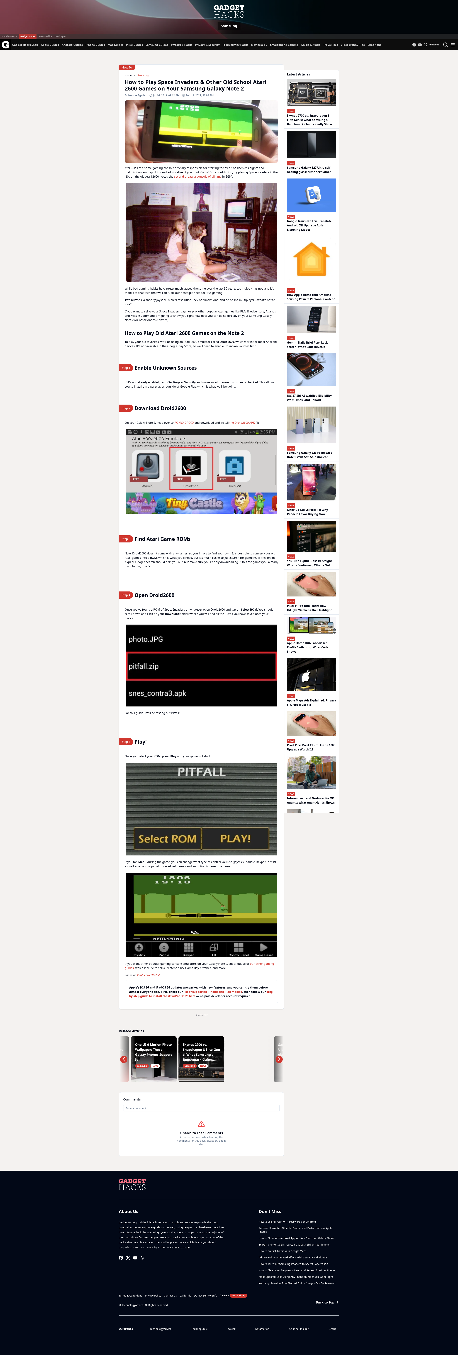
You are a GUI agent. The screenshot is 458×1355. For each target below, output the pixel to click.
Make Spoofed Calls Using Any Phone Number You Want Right (296, 1276)
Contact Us (170, 1295)
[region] (201, 232)
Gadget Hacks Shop (25, 45)
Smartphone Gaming (284, 45)
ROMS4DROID (184, 423)
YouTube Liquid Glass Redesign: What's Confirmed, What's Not (309, 563)
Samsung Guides (157, 45)
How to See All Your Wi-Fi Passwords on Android (287, 1221)
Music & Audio (310, 45)
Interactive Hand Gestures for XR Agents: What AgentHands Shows (311, 800)
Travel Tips (330, 45)
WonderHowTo (9, 36)
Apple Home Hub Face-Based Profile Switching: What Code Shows (307, 647)
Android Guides (72, 45)
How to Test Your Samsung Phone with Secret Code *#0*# (293, 1264)
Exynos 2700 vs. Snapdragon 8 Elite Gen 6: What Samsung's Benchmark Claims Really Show (309, 120)
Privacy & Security (207, 45)
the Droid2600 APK (242, 423)
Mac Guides (115, 45)
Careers (232, 1295)
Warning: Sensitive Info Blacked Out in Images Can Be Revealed (297, 1283)
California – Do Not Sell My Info (198, 1295)
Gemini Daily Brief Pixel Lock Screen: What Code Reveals (307, 345)
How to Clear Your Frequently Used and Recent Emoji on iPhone (297, 1270)
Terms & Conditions (130, 1295)
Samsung (229, 25)
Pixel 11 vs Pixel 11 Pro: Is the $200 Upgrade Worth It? (311, 747)
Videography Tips (353, 45)
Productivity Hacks (235, 45)
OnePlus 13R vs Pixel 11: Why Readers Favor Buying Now (307, 512)
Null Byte (60, 36)
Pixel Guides (134, 45)
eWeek (231, 1328)
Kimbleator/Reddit (148, 975)
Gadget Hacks (27, 36)
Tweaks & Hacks (181, 45)
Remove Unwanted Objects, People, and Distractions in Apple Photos (295, 1229)
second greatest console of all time (197, 176)
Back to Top (325, 1302)
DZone (332, 1328)
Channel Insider (299, 1328)
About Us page (181, 1247)
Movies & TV (259, 45)
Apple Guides (50, 45)
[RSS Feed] (142, 1258)
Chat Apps (374, 45)
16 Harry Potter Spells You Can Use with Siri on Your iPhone (294, 1244)
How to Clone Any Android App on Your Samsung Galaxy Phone (296, 1238)
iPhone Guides (95, 45)
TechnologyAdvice (160, 1328)
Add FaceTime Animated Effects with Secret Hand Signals (293, 1257)
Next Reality (45, 36)
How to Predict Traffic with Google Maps (282, 1251)
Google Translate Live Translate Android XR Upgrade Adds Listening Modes (309, 225)
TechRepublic (199, 1328)
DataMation (262, 1328)
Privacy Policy (153, 1295)
